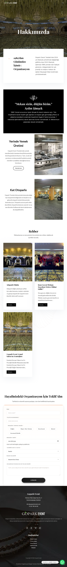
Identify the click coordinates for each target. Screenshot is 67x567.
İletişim (33, 547)
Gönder (33, 480)
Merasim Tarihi (12, 437)
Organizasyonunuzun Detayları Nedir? (19, 463)
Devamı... (12, 305)
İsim (8, 409)
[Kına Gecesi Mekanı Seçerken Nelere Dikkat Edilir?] (49, 262)
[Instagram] (27, 528)
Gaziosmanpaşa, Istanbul (33, 500)
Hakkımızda (33, 545)
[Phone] (40, 528)
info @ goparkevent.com (33, 504)
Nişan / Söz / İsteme (26, 429)
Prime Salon (33, 541)
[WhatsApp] (31, 528)
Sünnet (53, 429)
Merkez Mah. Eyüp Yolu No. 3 (33, 498)
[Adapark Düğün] (17, 262)
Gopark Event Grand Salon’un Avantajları (15, 355)
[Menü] (63, 3)
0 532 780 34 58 (33, 506)
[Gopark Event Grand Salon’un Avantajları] (17, 331)
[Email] (35, 528)
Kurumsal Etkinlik (15, 433)
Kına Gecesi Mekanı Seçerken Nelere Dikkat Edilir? (47, 287)
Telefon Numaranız (13, 417)
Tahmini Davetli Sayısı (14, 447)
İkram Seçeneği (11, 455)
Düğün (12, 429)
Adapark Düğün (13, 285)
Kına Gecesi (41, 429)
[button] (62, 562)
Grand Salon (33, 539)
